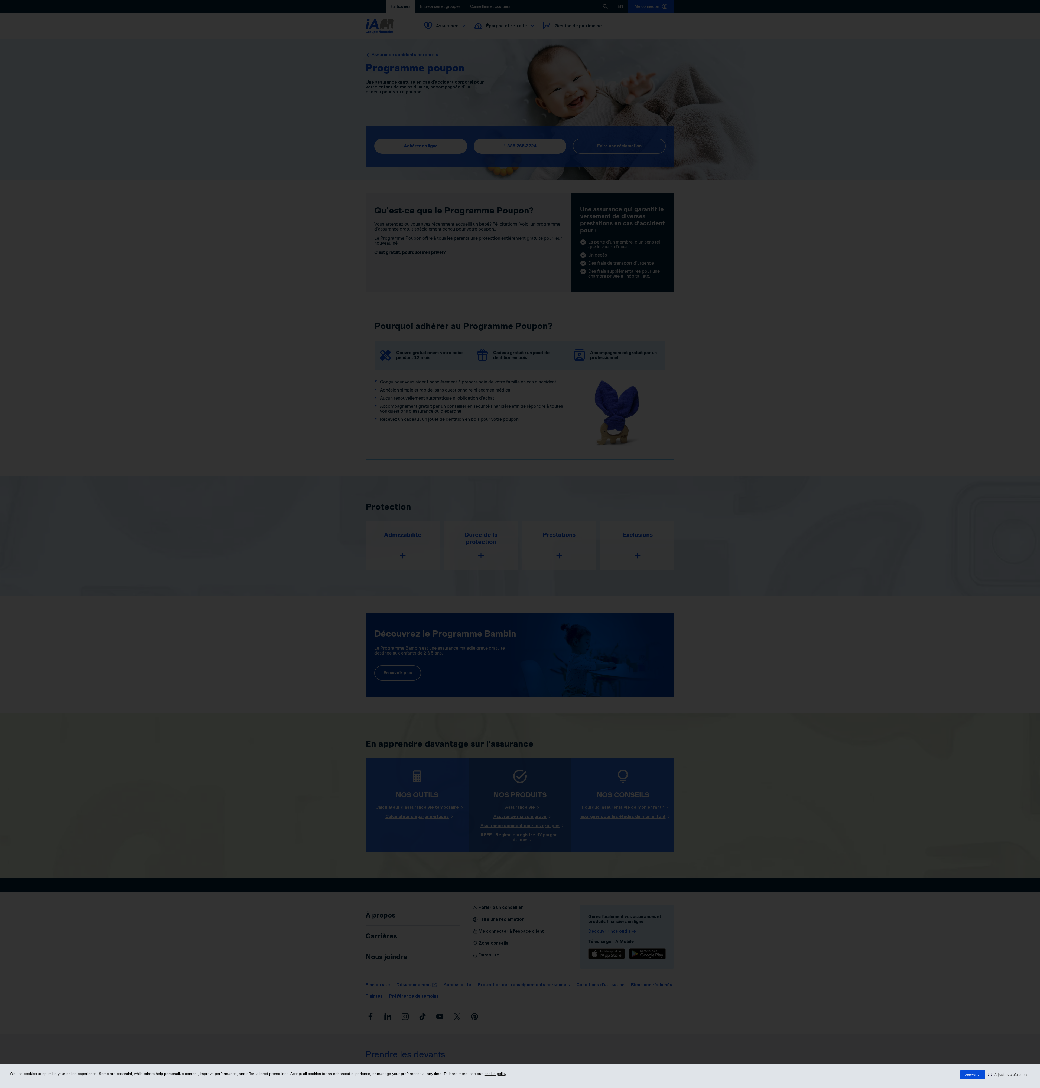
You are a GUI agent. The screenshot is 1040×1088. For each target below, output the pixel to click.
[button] (1008, 1074)
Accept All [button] (972, 1075)
